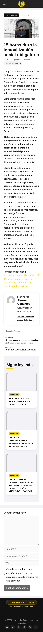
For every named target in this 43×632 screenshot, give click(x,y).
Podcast (17, 331)
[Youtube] (7, 627)
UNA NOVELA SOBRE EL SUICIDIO (21, 350)
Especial (25, 15)
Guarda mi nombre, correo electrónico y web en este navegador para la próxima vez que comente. (22, 575)
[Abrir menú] (4, 4)
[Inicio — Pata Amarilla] (21, 3)
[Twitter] (30, 627)
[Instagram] (24, 627)
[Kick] (13, 627)
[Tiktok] (36, 627)
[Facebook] (19, 627)
